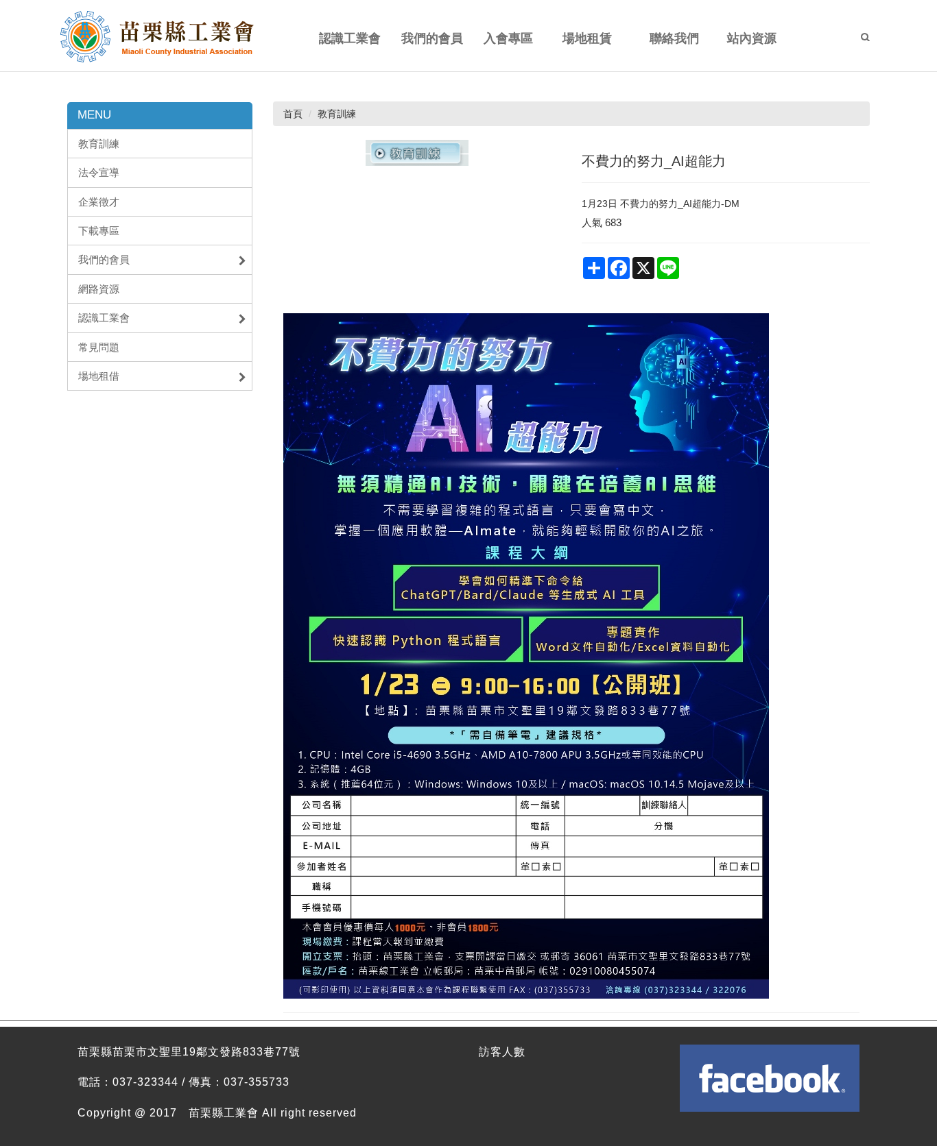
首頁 (293, 113)
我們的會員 (104, 259)
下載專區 (98, 230)
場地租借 (98, 376)
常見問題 (98, 347)
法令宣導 (98, 172)
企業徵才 (98, 202)
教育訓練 (98, 143)
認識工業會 (104, 318)
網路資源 (98, 289)
